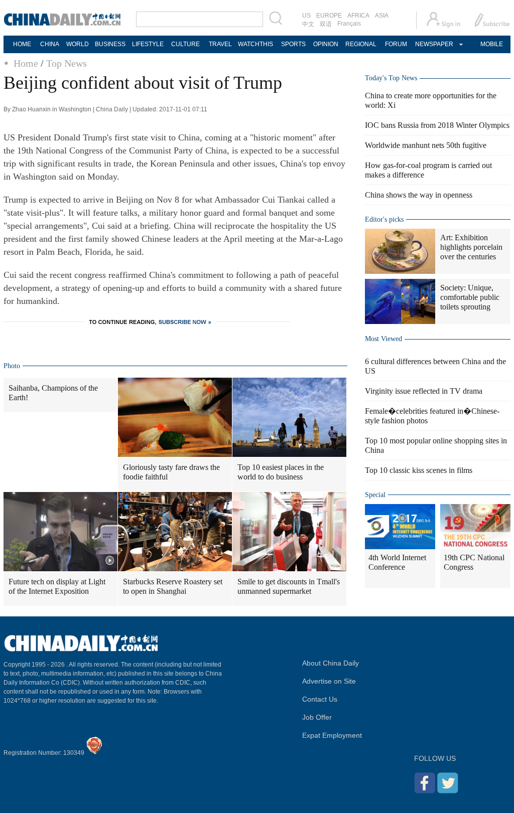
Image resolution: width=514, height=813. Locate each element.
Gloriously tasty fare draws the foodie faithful (171, 472)
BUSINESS (110, 44)
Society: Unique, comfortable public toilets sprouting (469, 297)
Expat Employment (332, 735)
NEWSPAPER (433, 44)
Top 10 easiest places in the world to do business (280, 472)
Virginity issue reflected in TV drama (423, 391)
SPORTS (293, 44)
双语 (326, 24)
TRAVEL (220, 44)
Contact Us (319, 699)
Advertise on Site (329, 681)
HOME (22, 44)
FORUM (396, 44)
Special (375, 495)
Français (349, 23)
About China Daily (330, 663)
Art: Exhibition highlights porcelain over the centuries (471, 247)
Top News (66, 63)
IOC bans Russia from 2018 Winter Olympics (437, 125)
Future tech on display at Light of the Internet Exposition (57, 586)
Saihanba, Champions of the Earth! (53, 393)
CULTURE (185, 44)
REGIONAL (360, 44)
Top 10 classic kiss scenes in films (418, 470)
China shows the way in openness (418, 195)
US (306, 15)
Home (26, 63)
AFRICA (358, 15)
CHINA (49, 44)
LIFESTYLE (148, 44)
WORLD (77, 44)
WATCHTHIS (255, 44)
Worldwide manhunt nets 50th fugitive (425, 145)
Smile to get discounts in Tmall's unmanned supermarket (288, 586)
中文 (308, 24)
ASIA (382, 15)
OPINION (325, 44)
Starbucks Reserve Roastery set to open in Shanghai (172, 586)
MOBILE (491, 44)
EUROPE (329, 15)
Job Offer (317, 717)
